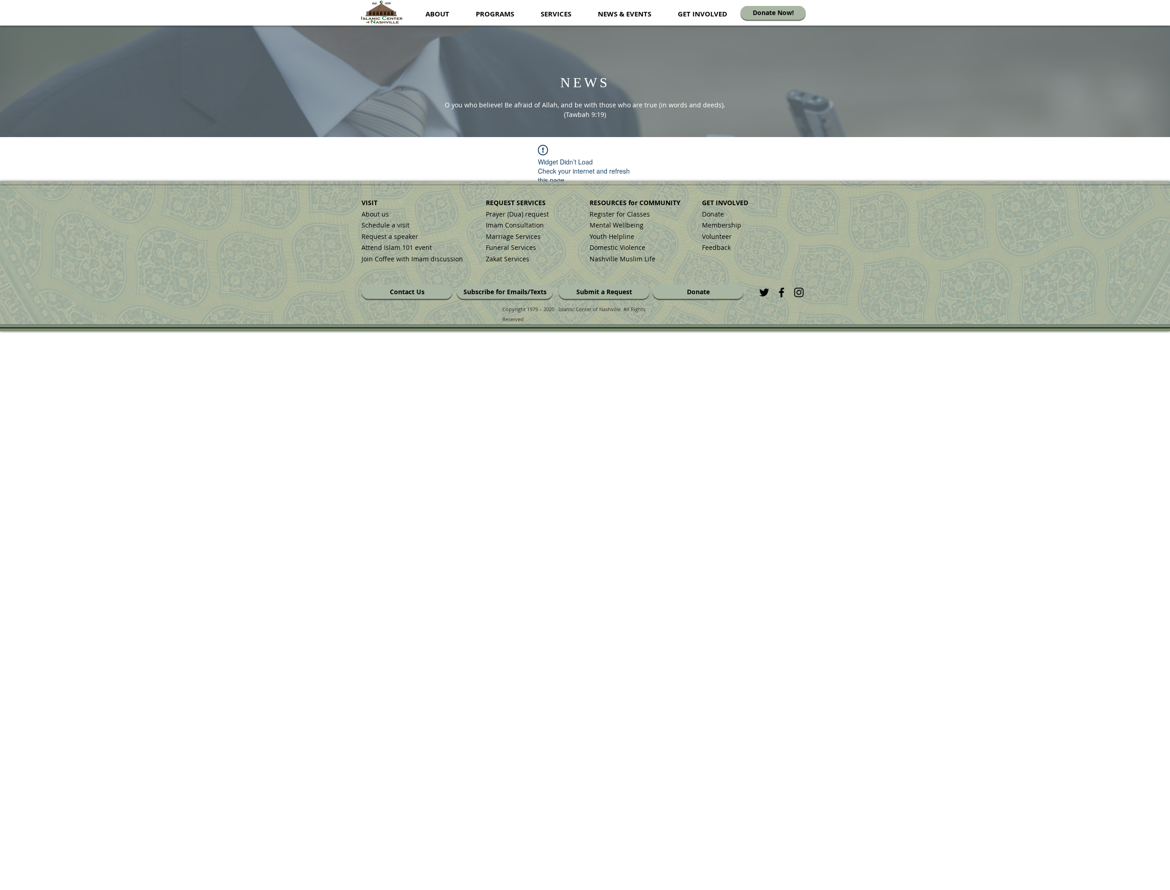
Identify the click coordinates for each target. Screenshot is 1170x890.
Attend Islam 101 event (397, 247)
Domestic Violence (617, 247)
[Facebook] (781, 292)
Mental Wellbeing (617, 225)
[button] (437, 14)
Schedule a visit (386, 225)
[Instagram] (798, 292)
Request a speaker (390, 236)
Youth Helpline (612, 236)
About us (375, 214)
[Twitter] (764, 292)
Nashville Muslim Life (622, 258)
